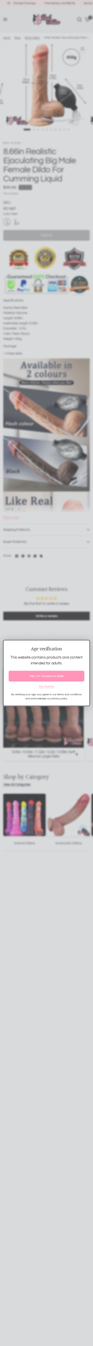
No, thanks (46, 686)
